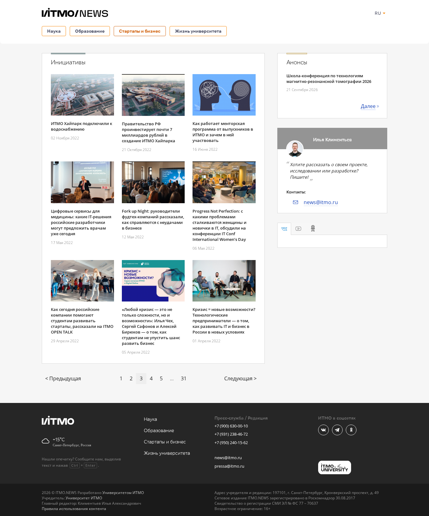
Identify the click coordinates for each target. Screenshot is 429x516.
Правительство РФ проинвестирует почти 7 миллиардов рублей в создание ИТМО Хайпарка (148, 132)
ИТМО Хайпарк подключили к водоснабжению (81, 126)
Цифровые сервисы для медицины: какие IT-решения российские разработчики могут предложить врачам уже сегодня (81, 222)
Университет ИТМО (84, 498)
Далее (368, 106)
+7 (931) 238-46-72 (231, 434)
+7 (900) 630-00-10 (231, 426)
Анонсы (296, 62)
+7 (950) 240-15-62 (231, 442)
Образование (90, 31)
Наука (54, 31)
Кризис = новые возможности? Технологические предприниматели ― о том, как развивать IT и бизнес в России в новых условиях (224, 321)
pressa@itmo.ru (229, 466)
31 (184, 378)
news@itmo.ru (321, 202)
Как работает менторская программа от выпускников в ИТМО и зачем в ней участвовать (223, 132)
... (172, 378)
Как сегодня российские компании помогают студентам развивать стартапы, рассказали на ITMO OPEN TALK (82, 321)
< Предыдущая (63, 378)
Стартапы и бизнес (139, 31)
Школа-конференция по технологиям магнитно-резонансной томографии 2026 (328, 78)
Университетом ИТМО (123, 492)
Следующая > (240, 378)
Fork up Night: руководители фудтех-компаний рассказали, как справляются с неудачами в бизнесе (153, 219)
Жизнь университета (198, 31)
